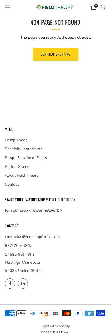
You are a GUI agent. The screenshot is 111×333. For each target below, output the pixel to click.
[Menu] (7, 7)
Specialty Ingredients (23, 148)
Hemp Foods (16, 139)
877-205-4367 (18, 245)
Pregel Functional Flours (26, 157)
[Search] (103, 7)
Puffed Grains (17, 166)
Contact (12, 184)
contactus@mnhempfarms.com (32, 236)
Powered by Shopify (55, 326)
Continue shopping (55, 54)
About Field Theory (22, 175)
